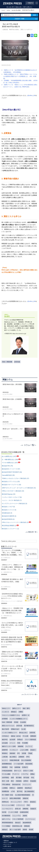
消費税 (21, 712)
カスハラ (5, 798)
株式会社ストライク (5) (9, 510)
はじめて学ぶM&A (7, 394)
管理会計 (20, 739)
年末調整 (25, 743)
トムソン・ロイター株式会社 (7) (12, 500)
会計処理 (12, 739)
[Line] (35, 35)
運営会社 (6, 840)
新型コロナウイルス (8, 725)
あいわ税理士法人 (6, 557)
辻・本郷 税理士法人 (6, 572)
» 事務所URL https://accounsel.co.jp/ (15, 333)
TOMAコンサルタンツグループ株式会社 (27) (15, 478)
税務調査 (20, 746)
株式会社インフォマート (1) (10, 528)
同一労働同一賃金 (7, 795)
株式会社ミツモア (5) (8, 506)
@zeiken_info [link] (31, 95)
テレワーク (28, 746)
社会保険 (23, 722)
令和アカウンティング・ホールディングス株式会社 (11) (19, 488)
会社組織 (5, 743)
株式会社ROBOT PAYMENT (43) (12, 472)
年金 (11, 767)
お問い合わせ (7, 846)
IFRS (27, 757)
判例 (18, 743)
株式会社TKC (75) (7, 466)
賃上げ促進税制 (26, 760)
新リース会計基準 (15, 829)
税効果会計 (28, 788)
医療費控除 (5, 791)
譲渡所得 (5, 750)
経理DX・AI (25, 715)
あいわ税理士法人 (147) (9, 456)
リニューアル (16, 815)
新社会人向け (23, 732)
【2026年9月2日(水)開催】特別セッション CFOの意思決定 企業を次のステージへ (12, 596)
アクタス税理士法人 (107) (10, 462)
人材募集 (5, 788)
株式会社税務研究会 (6, 644)
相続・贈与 (26, 708)
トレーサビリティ (7, 808)
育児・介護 (5, 781)
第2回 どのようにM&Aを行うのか (13, 415)
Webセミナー (6, 708)
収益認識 (33, 781)
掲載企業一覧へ (33, 532)
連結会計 (18, 822)
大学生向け (5, 736)
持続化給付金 (16, 784)
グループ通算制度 (30, 739)
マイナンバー (27, 784)
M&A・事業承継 (7, 362)
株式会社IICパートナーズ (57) (11, 469)
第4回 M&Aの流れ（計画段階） (13, 399)
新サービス (17, 770)
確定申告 (5, 739)
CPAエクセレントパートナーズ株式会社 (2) (15, 522)
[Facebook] (32, 35)
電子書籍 (18, 777)
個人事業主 (13, 757)
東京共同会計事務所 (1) (9, 525)
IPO (18, 753)
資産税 (25, 815)
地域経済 (33, 808)
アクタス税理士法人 (6, 688)
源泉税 (25, 829)
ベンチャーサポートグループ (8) (12, 497)
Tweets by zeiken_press (8, 541)
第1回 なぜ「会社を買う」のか (13, 429)
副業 (12, 777)
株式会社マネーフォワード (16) (11, 484)
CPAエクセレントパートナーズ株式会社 (11, 601)
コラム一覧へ (30, 445)
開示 (12, 781)
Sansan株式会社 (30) (8, 475)
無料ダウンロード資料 (9, 746)
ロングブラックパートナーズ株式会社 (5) (14, 503)
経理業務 (5, 718)
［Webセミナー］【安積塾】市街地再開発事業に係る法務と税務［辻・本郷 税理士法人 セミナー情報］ (12, 610)
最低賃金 (33, 802)
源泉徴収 (12, 753)
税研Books (5, 802)
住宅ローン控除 (28, 770)
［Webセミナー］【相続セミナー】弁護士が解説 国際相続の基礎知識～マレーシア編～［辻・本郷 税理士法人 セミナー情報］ (12, 567)
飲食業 (31, 829)
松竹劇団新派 (6, 815)
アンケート (15, 774)
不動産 (30, 753)
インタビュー (14, 750)
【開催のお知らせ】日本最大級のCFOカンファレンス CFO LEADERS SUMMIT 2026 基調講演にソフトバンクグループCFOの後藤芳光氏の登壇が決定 (12, 654)
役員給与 (25, 767)
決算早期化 (5, 777)
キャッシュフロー (16, 802)
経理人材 (18, 808)
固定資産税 (28, 763)
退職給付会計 (15, 729)
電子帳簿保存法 (29, 725)
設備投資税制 (24, 812)
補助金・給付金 (16, 736)
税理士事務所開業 (15, 798)
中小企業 (25, 736)
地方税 (4, 812)
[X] (28, 35)
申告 (32, 777)
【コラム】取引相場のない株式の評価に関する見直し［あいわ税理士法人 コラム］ (12, 625)
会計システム (6, 819)
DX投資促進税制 (7, 770)
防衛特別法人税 (17, 826)
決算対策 (32, 732)
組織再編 (17, 767)
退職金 (32, 774)
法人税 (23, 729)
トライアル (24, 774)
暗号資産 (26, 777)
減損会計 (5, 829)
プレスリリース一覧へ (31, 694)
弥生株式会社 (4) (7, 513)
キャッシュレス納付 (8, 805)
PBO (28, 805)
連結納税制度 (27, 822)
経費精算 (21, 757)
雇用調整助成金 (7, 763)
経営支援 (17, 362)
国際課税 (25, 808)
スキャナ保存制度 (17, 819)
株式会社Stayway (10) (8, 494)
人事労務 (5, 757)
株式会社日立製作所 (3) (9, 516)
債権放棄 (27, 826)
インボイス (5, 712)
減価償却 (20, 788)
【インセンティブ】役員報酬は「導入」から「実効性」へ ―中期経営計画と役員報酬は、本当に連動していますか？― (12, 552)
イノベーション (30, 819)
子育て (26, 802)
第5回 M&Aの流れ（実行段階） (13, 384)
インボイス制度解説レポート (18, 718)
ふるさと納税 (24, 750)
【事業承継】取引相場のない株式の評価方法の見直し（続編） (12, 580)
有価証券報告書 (14, 760)
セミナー (5, 760)
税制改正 (14, 712)
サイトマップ (7, 844)
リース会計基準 (18, 763)
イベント (12, 743)
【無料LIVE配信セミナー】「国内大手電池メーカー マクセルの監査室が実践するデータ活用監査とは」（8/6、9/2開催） (20, 76)
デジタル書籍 (6, 774)
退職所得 (25, 798)
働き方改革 (5, 729)
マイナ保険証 (6, 826)
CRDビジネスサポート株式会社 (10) (13, 491)
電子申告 (19, 791)
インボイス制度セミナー (9, 732)
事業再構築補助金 (7, 822)
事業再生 (5, 753)
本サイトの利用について (10, 842)
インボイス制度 (13, 812)
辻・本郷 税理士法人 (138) (10, 459)
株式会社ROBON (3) (8, 519)
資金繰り (33, 750)
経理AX (26, 781)
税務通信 (5, 767)
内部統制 (18, 781)
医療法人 (12, 788)
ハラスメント (21, 805)
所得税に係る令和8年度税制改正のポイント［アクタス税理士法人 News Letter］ (12, 683)
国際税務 (33, 736)
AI (33, 795)
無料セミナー (16, 708)
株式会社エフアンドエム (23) (11, 481)
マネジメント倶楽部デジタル (11, 715)
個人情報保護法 (29, 791)
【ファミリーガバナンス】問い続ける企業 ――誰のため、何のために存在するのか (12, 668)
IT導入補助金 (6, 784)
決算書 (24, 753)
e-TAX (13, 791)
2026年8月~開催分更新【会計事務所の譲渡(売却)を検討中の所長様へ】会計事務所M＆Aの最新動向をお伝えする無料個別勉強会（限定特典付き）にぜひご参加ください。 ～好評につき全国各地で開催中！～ (12, 639)
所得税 (16, 722)
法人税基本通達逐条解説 (22, 795)
